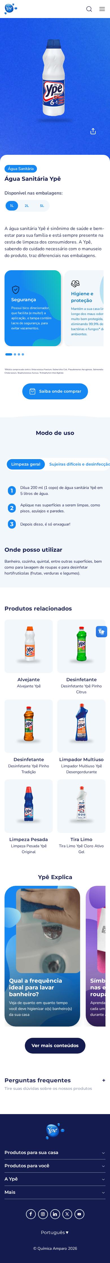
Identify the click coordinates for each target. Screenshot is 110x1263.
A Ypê (11, 1179)
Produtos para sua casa (31, 1152)
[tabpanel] (55, 530)
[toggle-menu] (100, 9)
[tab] (8, 354)
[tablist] (58, 464)
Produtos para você (27, 1166)
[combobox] (55, 1232)
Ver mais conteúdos (55, 1045)
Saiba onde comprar (60, 391)
